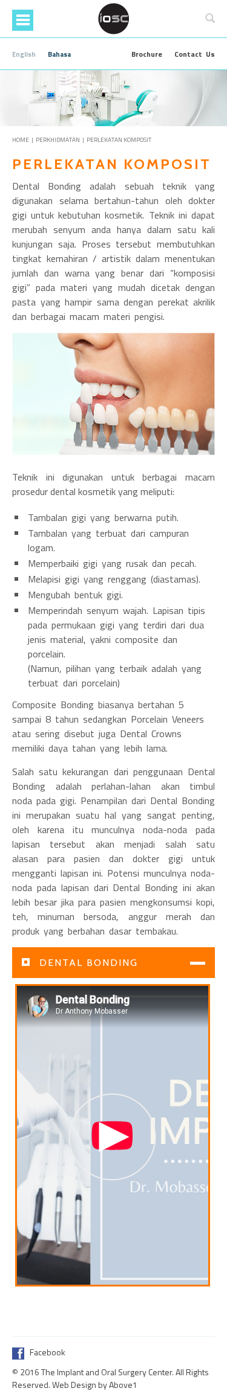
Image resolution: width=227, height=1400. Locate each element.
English (24, 54)
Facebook (44, 1352)
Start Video (112, 1137)
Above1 (123, 1384)
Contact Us (194, 54)
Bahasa (59, 54)
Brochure (146, 54)
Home (20, 139)
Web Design (74, 1384)
